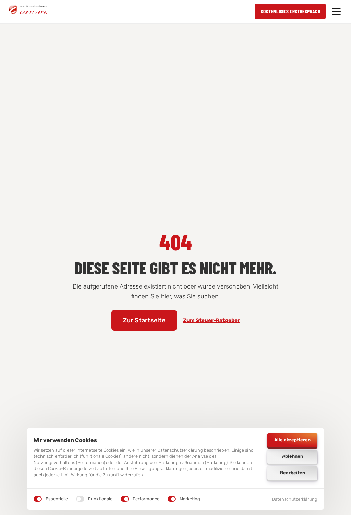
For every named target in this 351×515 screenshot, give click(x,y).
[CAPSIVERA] (28, 11)
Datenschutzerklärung (294, 499)
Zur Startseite (144, 320)
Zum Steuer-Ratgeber (211, 320)
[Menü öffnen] (336, 11)
